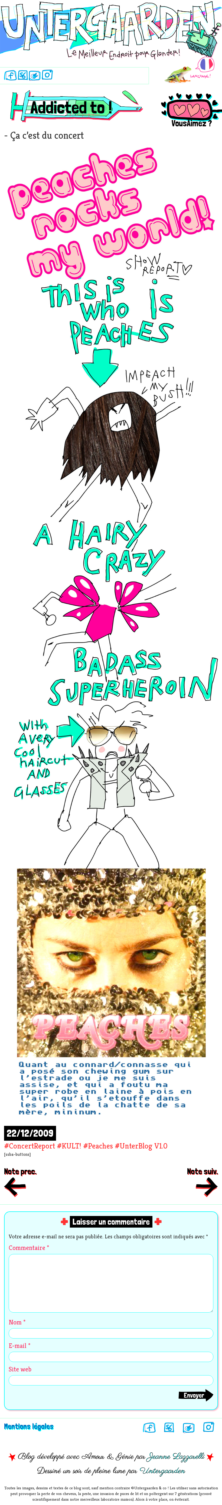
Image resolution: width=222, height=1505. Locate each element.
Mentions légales (29, 1426)
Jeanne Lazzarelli (176, 1456)
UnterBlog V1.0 (144, 1146)
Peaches (100, 1146)
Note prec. (20, 1171)
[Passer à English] (189, 70)
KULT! (71, 1146)
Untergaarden (162, 1471)
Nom (17, 1322)
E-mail (19, 1346)
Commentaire (29, 1248)
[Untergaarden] (111, 27)
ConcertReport (32, 1146)
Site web (20, 1369)
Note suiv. (202, 1171)
